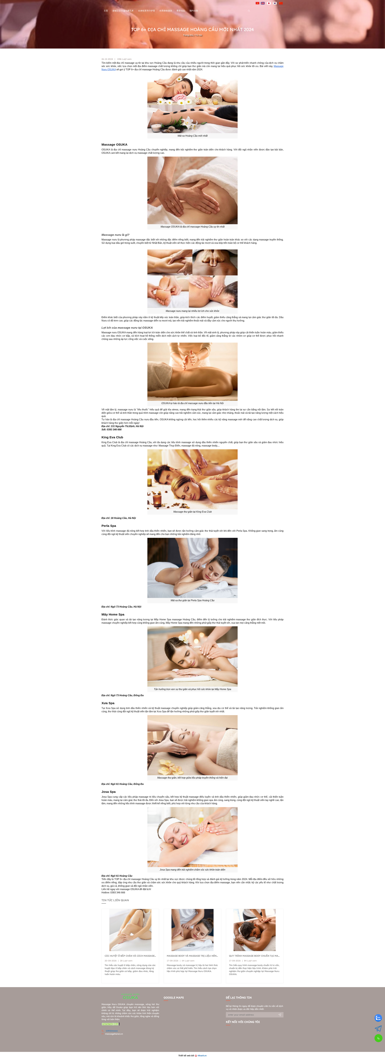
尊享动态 (181, 10)
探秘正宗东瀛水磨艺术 (123, 10)
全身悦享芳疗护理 (146, 10)
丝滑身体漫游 (165, 10)
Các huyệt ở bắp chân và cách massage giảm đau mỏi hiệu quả (130, 955)
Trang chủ (188, 35)
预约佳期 (193, 10)
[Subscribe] (279, 1015)
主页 (106, 10)
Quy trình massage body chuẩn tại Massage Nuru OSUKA (254, 955)
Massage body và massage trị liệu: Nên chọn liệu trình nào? (192, 955)
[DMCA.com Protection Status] (111, 1023)
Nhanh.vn (202, 1055)
